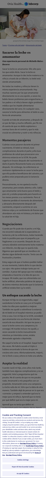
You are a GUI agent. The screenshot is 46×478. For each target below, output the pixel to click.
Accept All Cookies (23, 474)
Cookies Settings (23, 460)
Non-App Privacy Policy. (14, 455)
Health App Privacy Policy (35, 446)
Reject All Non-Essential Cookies (23, 467)
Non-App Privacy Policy (28, 443)
